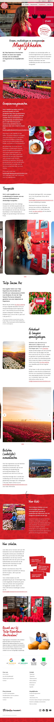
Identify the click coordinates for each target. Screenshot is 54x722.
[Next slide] (49, 248)
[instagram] (40, 710)
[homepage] (4, 5)
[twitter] (47, 710)
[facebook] (44, 710)
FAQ (39, 1)
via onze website (44, 362)
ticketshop (45, 348)
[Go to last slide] (4, 248)
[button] (50, 1)
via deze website (13, 115)
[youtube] (50, 710)
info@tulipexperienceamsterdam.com (39, 381)
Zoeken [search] (43, 1)
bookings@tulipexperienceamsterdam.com (16, 130)
